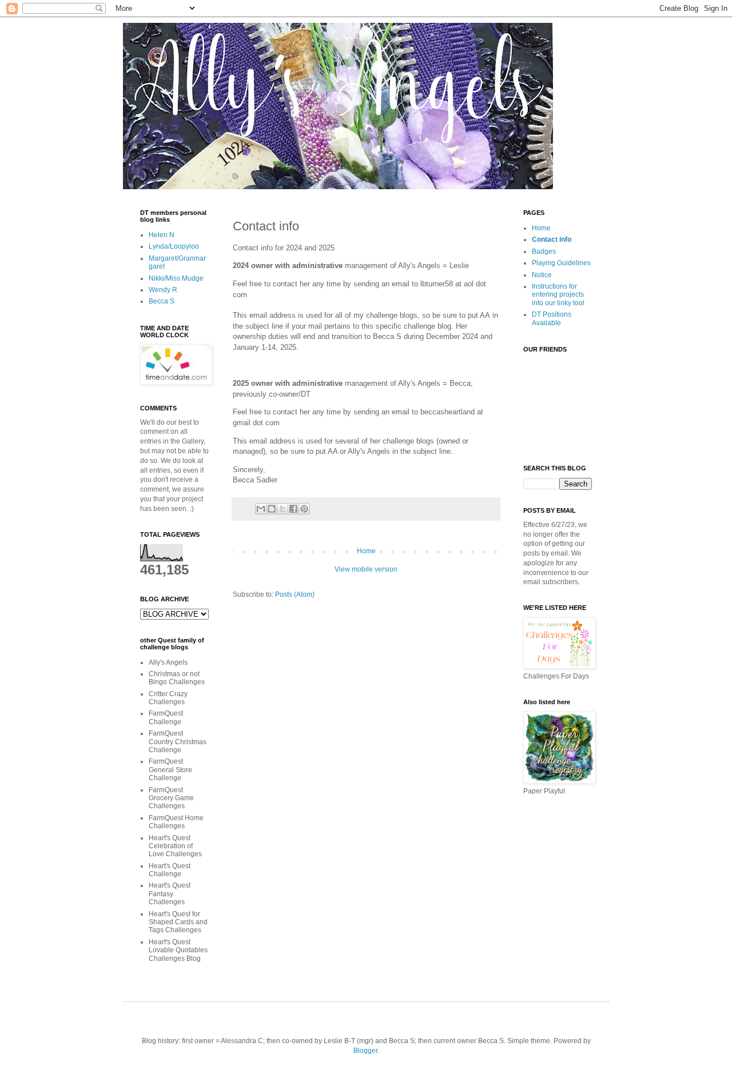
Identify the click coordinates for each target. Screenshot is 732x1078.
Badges (544, 251)
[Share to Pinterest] (304, 508)
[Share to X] (282, 508)
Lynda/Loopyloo (174, 246)
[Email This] (260, 508)
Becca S (161, 301)
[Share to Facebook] (293, 508)
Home (366, 551)
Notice (542, 275)
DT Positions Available (551, 318)
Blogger (365, 1051)
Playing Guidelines (561, 263)
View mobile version (366, 569)
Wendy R (163, 290)
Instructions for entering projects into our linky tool (558, 294)
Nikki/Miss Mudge (176, 278)
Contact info (551, 239)
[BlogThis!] (271, 508)
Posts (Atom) (295, 594)
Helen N (161, 235)
